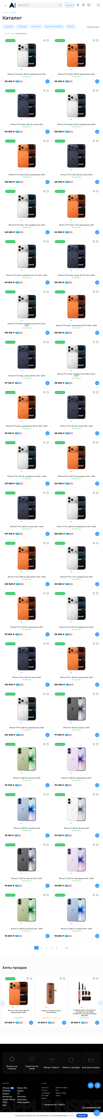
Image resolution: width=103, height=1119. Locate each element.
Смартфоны (8, 26)
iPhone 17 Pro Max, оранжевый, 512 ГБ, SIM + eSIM (76, 325)
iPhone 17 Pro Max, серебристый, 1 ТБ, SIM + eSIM (26, 275)
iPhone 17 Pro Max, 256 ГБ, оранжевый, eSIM (76, 74)
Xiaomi (5, 1093)
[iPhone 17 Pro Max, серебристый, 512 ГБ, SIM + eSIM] (27, 307)
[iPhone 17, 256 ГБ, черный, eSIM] (76, 710)
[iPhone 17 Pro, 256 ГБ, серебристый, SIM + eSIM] (76, 509)
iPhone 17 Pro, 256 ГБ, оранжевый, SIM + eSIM (26, 577)
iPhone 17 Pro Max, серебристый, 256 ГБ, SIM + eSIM (76, 375)
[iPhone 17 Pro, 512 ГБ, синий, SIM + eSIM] (76, 408)
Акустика (70, 26)
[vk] (91, 1085)
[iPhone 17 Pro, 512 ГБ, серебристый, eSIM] (76, 609)
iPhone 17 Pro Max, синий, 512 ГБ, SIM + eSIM (76, 275)
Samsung (7, 1096)
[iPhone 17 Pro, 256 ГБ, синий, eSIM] (27, 659)
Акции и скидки (61, 1093)
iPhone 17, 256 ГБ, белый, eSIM (76, 828)
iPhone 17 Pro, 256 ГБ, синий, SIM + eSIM (26, 527)
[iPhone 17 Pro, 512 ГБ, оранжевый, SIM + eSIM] (76, 458)
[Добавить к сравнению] (44, 40)
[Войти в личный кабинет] (77, 5)
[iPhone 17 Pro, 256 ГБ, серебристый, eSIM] (27, 710)
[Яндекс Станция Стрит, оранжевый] (51, 994)
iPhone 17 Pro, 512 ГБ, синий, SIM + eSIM (76, 426)
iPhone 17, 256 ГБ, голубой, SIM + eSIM (76, 929)
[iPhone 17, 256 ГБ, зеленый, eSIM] (27, 760)
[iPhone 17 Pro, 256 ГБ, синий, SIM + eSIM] (27, 509)
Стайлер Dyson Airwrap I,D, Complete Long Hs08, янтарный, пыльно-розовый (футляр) (84, 1012)
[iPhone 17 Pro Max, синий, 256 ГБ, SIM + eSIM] (27, 358)
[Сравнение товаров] (83, 5)
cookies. (71, 1115)
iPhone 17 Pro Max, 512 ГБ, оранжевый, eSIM (27, 175)
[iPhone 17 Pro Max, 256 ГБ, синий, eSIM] (27, 106)
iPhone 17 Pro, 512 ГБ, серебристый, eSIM (76, 627)
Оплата (44, 1090)
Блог (57, 1090)
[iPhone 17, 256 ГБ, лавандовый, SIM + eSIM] (76, 860)
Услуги (58, 1095)
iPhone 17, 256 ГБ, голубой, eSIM (26, 828)
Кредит (44, 1098)
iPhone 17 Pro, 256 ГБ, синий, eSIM (27, 677)
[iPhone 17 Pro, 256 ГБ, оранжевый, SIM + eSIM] (27, 559)
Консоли (21, 1096)
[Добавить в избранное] (47, 40)
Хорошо (82, 1115)
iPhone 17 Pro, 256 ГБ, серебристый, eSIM (26, 728)
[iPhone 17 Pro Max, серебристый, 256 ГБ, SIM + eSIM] (76, 358)
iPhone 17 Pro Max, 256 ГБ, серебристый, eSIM (27, 74)
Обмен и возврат (62, 1087)
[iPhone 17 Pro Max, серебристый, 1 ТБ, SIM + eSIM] (27, 257)
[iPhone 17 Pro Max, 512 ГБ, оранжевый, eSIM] (27, 157)
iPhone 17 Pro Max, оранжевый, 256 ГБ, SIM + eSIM (26, 426)
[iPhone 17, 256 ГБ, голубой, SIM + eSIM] (76, 911)
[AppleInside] (12, 5)
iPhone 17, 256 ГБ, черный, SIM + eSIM (26, 878)
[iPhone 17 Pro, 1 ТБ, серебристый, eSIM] (76, 559)
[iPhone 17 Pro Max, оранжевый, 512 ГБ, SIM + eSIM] (76, 307)
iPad (4, 1102)
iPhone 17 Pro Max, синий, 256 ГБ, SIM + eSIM (26, 376)
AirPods (6, 1091)
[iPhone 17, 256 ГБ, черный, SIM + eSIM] (27, 860)
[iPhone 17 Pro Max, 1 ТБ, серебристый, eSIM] (27, 207)
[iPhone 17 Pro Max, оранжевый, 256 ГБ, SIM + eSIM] (27, 408)
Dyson (20, 1091)
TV (18, 1093)
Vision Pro (22, 1088)
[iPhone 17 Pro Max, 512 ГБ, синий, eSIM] (76, 157)
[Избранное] (88, 5)
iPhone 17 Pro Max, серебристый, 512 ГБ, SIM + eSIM (27, 324)
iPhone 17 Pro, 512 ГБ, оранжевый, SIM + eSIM (76, 476)
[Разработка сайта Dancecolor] (91, 1108)
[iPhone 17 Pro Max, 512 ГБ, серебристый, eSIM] (76, 106)
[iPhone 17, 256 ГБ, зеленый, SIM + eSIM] (27, 911)
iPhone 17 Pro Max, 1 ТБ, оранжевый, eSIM (76, 225)
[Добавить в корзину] (47, 81)
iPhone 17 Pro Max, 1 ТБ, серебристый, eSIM (27, 225)
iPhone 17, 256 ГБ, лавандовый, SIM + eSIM (76, 878)
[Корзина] (97, 5)
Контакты (69, 5)
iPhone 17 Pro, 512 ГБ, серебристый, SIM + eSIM (26, 476)
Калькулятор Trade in (54, 1105)
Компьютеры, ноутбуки (53, 26)
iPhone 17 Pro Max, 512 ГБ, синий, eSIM (76, 175)
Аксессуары (22, 26)
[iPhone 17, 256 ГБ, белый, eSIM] (76, 810)
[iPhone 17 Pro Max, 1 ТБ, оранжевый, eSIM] (76, 207)
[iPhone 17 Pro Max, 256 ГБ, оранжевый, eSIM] (76, 56)
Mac (4, 1105)
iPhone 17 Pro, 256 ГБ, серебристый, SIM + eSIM (76, 527)
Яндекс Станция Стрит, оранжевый (51, 1011)
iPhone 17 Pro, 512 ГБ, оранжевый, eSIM (26, 627)
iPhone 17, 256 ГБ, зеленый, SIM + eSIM (27, 929)
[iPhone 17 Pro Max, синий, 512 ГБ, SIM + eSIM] (76, 257)
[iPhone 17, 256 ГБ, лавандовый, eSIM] (76, 760)
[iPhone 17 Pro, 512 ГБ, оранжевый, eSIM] (27, 609)
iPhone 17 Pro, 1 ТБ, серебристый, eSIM (76, 577)
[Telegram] (98, 1085)
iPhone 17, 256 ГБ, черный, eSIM (76, 728)
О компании (46, 1093)
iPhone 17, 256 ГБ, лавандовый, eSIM (76, 778)
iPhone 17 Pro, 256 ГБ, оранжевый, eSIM (76, 677)
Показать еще (93, 27)
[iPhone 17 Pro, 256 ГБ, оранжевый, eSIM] (76, 659)
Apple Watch (8, 1099)
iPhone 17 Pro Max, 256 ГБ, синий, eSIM (27, 124)
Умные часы (36, 26)
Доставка (45, 1095)
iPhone (7, 1088)
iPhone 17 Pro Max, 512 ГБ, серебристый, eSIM (76, 124)
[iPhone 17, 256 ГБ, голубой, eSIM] (27, 810)
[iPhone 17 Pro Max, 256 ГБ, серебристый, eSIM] (27, 56)
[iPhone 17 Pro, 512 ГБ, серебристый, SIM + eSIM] (27, 458)
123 (67, 948)
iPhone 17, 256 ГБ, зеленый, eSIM (26, 778)
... (61, 948)
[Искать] (60, 5)
